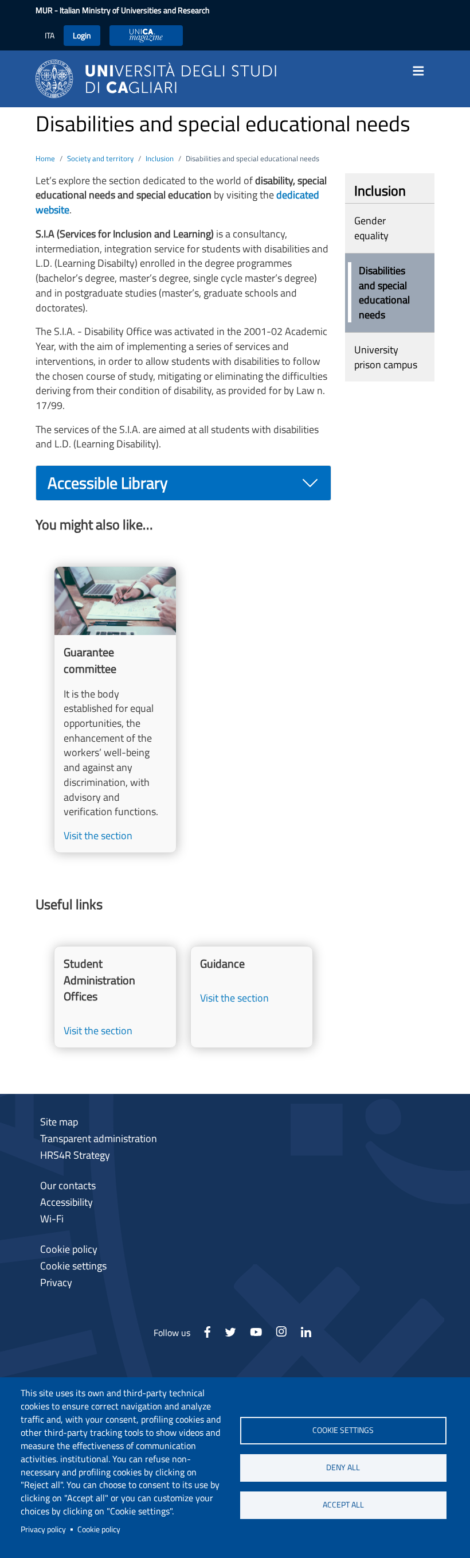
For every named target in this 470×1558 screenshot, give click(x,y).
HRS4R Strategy (75, 1155)
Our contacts (68, 1185)
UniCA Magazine (146, 35)
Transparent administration (98, 1138)
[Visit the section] (115, 709)
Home (45, 158)
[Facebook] (207, 1335)
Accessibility (66, 1202)
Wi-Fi (52, 1218)
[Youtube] (256, 1335)
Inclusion (160, 158)
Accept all (343, 1504)
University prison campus (385, 357)
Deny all (343, 1467)
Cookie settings (343, 1430)
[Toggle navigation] (421, 71)
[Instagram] (281, 1335)
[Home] (156, 78)
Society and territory (100, 158)
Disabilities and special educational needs (384, 292)
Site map (59, 1121)
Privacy (56, 1282)
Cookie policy (98, 1529)
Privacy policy (43, 1529)
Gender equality (371, 228)
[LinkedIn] (305, 1335)
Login (82, 35)
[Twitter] (230, 1335)
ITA (49, 35)
